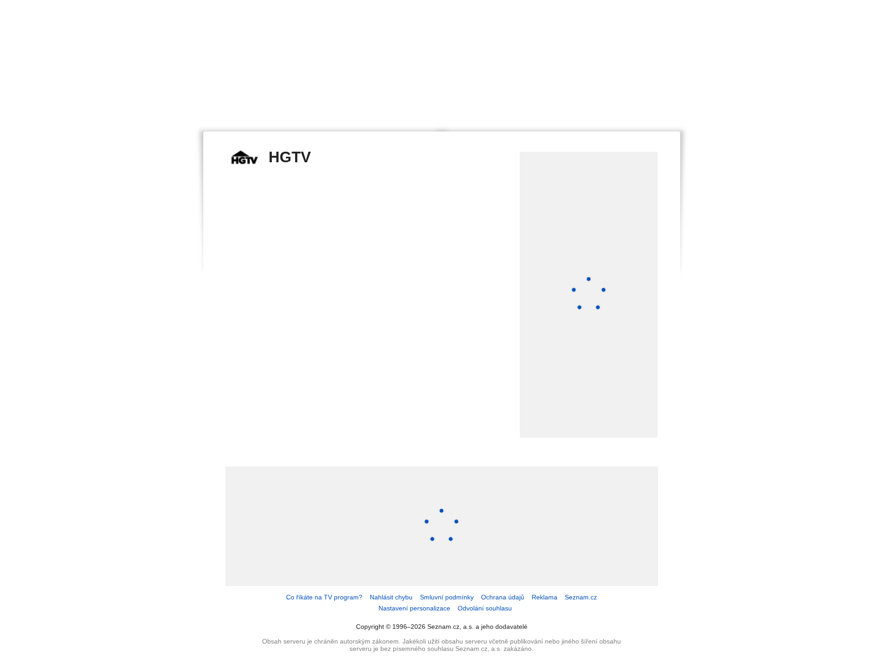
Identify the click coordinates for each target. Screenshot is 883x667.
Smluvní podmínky (447, 597)
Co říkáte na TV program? (324, 597)
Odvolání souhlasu (485, 608)
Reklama (544, 597)
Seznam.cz (581, 597)
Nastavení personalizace (414, 608)
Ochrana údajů (502, 597)
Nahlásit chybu (391, 597)
